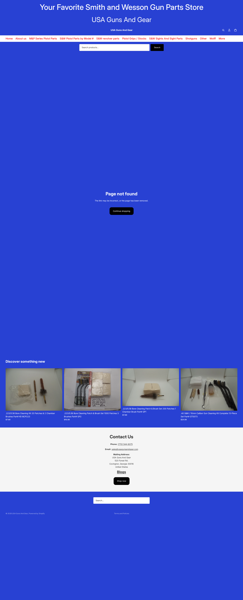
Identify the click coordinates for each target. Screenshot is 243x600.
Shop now (121, 481)
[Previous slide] (10, 389)
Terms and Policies (121, 513)
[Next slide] (58, 389)
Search (157, 47)
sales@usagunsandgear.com (125, 449)
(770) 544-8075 (125, 444)
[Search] (223, 30)
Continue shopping (121, 211)
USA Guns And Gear (20, 513)
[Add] (57, 406)
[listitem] (221, 38)
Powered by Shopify (37, 513)
